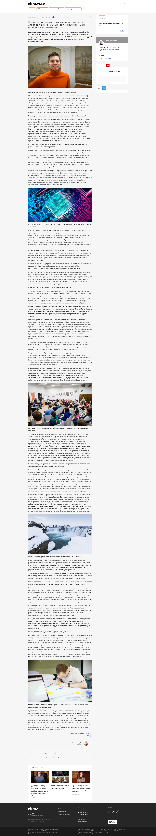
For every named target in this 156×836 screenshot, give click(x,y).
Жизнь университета (73, 9)
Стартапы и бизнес (56, 9)
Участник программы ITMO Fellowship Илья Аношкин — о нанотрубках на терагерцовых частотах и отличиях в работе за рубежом (81, 788)
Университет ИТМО (114, 71)
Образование (42, 9)
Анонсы (102, 18)
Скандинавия (47, 757)
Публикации (58, 753)
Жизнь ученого (59, 757)
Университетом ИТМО (52, 829)
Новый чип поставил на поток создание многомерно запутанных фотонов (60, 786)
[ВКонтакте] (90, 16)
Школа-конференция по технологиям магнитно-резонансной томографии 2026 (111, 22)
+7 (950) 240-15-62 (83, 815)
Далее (122, 30)
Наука (32, 9)
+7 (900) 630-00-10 (83, 810)
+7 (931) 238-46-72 (83, 812)
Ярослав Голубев (77, 743)
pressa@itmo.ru (82, 821)
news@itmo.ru (108, 58)
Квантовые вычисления (72, 753)
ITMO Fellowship (48, 753)
